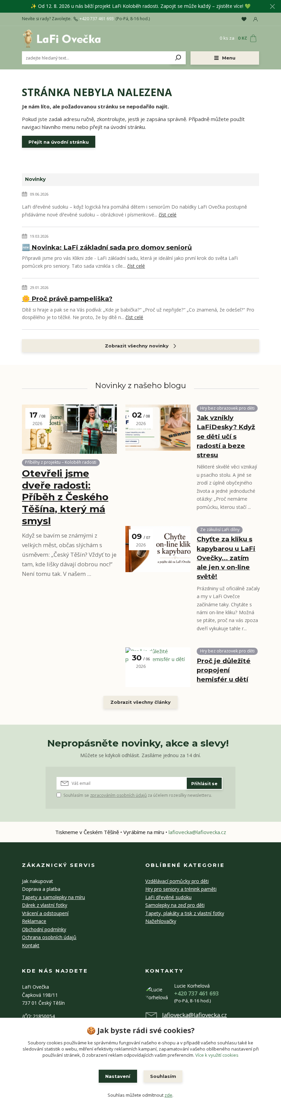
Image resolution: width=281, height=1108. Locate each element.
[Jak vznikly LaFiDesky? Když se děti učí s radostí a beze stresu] (158, 428)
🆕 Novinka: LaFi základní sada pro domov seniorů (107, 247)
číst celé (167, 214)
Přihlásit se (204, 783)
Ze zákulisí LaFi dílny (220, 529)
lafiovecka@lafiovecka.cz (197, 832)
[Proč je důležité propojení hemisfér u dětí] (158, 667)
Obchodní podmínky (44, 929)
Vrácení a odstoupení (45, 913)
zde (168, 1095)
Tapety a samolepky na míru (53, 897)
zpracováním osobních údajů (118, 795)
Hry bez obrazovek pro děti (227, 408)
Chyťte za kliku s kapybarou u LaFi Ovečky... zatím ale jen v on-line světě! (226, 557)
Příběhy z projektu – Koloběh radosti (60, 462)
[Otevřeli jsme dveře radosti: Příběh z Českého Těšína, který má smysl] (69, 429)
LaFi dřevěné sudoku (168, 897)
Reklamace (34, 921)
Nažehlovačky (160, 921)
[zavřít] (272, 7)
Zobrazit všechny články (140, 702)
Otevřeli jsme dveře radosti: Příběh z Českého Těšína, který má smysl (65, 497)
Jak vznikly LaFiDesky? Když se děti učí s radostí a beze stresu (226, 436)
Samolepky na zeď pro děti (175, 905)
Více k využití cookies (217, 1055)
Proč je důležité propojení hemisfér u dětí (224, 670)
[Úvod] (61, 38)
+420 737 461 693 (97, 19)
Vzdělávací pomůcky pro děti (177, 881)
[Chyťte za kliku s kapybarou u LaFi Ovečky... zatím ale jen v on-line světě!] (158, 549)
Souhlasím (163, 1076)
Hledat (178, 57)
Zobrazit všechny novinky (137, 345)
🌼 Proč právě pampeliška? (67, 299)
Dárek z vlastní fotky (44, 905)
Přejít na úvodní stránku (58, 142)
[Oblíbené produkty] (244, 19)
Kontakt (30, 945)
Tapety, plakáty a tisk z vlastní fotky (184, 913)
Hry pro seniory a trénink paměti (181, 889)
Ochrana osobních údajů (49, 937)
